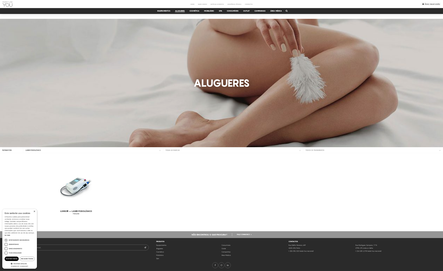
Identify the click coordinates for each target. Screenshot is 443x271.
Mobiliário (209, 11)
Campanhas (260, 11)
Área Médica (276, 11)
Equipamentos (163, 11)
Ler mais (7, 235)
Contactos (249, 4)
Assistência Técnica (234, 4)
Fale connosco (243, 234)
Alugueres (180, 11)
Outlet (246, 11)
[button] (20, 263)
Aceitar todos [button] (11, 259)
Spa (220, 11)
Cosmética (194, 11)
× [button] (34, 211)
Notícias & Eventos (217, 4)
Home (192, 4)
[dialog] (19, 239)
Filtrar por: (7, 150)
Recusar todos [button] (27, 259)
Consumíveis (233, 11)
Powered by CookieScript (19, 266)
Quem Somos (202, 4)
